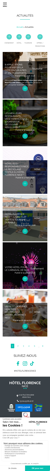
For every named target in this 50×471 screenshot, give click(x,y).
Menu (5, 6)
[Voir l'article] (25, 89)
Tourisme (37, 68)
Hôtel (37, 169)
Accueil (20, 27)
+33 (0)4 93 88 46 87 (26, 401)
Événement (37, 268)
